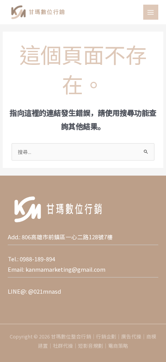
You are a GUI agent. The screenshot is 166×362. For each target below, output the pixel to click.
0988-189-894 (37, 259)
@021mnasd (44, 291)
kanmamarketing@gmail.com (65, 269)
